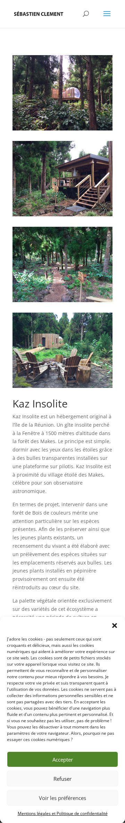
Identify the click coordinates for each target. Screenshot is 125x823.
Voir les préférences (62, 797)
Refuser (62, 778)
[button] (114, 625)
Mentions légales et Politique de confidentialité (63, 813)
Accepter (62, 759)
